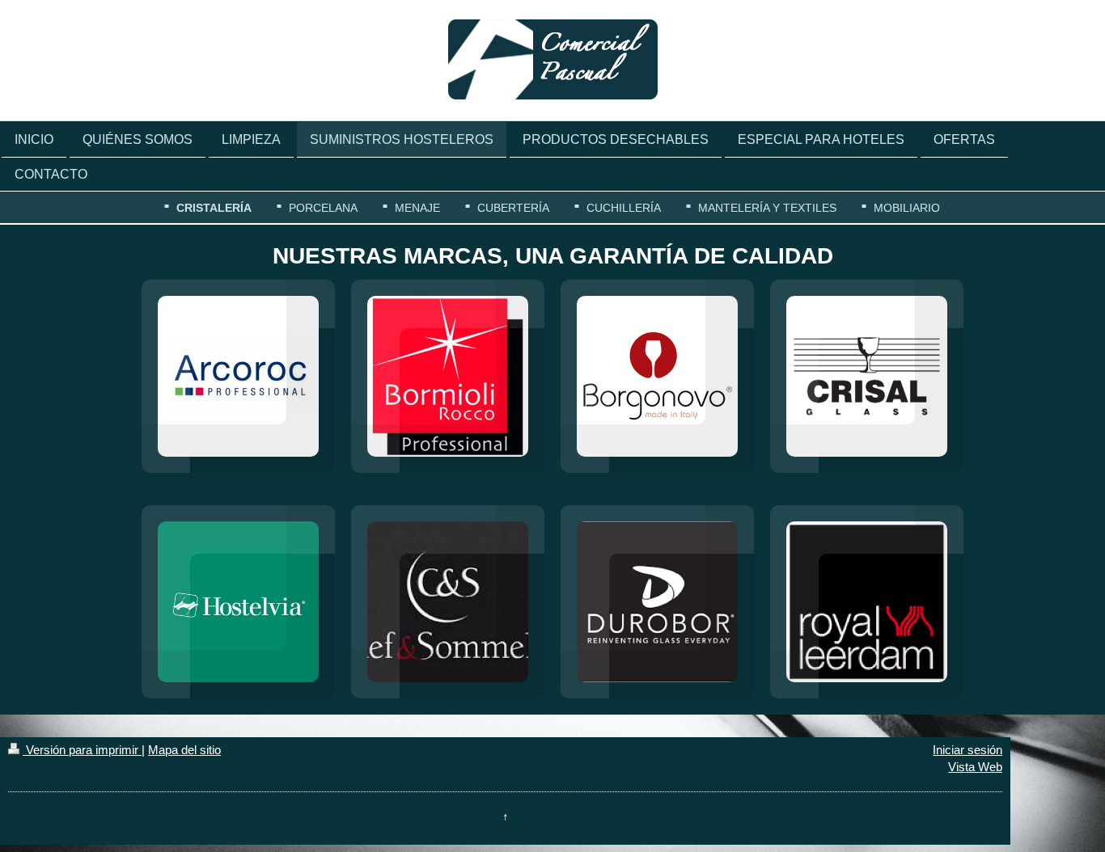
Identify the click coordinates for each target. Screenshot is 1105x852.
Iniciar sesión (967, 750)
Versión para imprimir (82, 750)
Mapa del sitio (184, 750)
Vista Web (975, 767)
